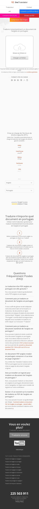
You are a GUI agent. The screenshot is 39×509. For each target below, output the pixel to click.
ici (13, 408)
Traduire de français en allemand (13, 483)
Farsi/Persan (19, 151)
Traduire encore (19, 435)
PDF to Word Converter (27, 343)
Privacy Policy (19, 501)
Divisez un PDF (29, 16)
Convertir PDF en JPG (10, 16)
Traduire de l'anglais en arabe (12, 464)
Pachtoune (19, 163)
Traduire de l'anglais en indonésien (13, 472)
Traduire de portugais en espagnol (13, 480)
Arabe (19, 145)
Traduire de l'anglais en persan (12, 475)
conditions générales (31, 72)
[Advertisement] (19, 105)
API (10, 11)
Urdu (19, 169)
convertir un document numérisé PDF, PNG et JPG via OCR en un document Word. (18, 347)
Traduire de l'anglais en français (13, 467)
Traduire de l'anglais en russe (12, 478)
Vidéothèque (19, 449)
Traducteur (10, 7)
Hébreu (19, 157)
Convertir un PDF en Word (29, 11)
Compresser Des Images (19, 20)
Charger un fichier (19, 58)
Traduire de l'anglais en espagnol (13, 459)
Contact (29, 7)
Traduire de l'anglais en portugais (13, 461)
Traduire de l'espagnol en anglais (13, 469)
